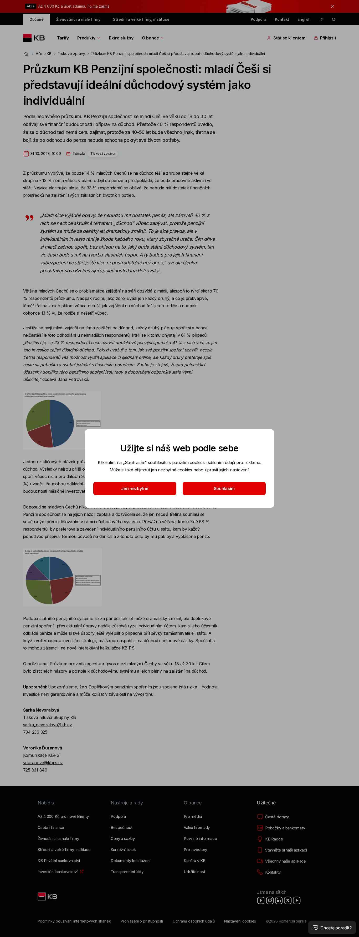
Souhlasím (224, 488)
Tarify (63, 38)
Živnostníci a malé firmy (78, 19)
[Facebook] (261, 900)
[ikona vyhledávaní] (334, 19)
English (304, 19)
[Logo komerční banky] (36, 38)
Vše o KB (44, 53)
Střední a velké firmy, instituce (141, 19)
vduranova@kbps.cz (43, 762)
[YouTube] (297, 900)
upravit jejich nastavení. (227, 469)
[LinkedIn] (279, 900)
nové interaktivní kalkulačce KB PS (100, 648)
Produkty (86, 38)
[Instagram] (270, 900)
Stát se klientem (289, 38)
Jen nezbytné (134, 488)
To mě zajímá (98, 6)
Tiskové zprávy (71, 53)
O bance (150, 38)
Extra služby (121, 38)
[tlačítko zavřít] (331, 6)
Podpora (258, 19)
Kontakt (282, 19)
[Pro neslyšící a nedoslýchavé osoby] (321, 19)
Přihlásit (328, 38)
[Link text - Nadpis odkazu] (48, 896)
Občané (36, 19)
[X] (288, 900)
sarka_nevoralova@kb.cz (47, 724)
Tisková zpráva (102, 153)
